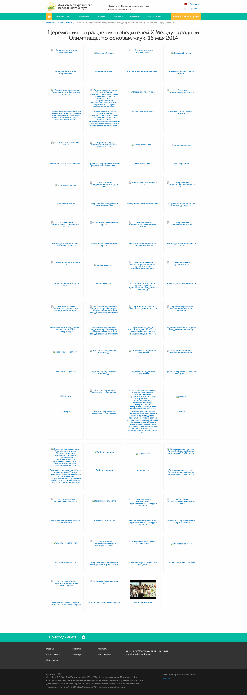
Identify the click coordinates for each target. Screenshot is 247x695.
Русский (194, 9)
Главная (50, 23)
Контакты (135, 16)
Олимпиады (83, 16)
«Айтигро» (167, 678)
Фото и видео (154, 16)
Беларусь (194, 4)
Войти (177, 16)
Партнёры (118, 16)
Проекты (101, 16)
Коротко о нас (63, 16)
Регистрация (192, 16)
